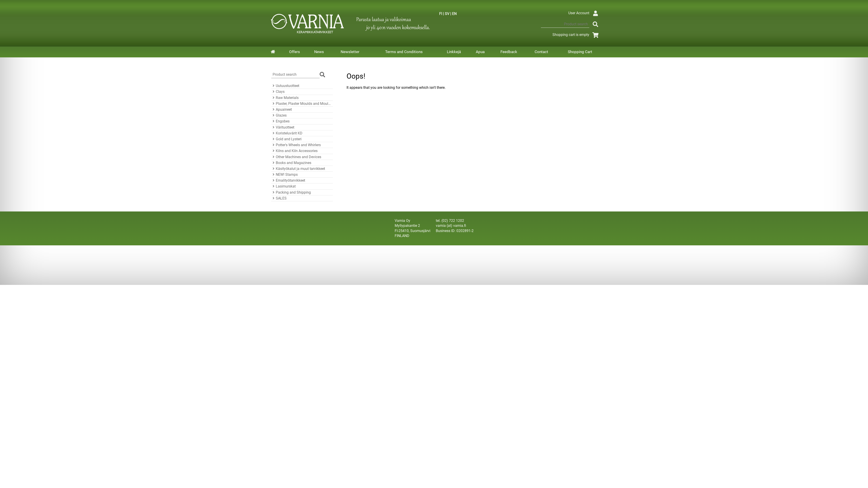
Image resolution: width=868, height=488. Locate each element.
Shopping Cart (580, 51)
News (319, 51)
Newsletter (350, 51)
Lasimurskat (286, 186)
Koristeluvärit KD (289, 133)
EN (454, 14)
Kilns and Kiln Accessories (297, 151)
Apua (480, 51)
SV (447, 14)
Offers (294, 51)
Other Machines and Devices (298, 157)
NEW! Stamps (287, 174)
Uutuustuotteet (287, 86)
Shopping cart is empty (570, 35)
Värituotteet (285, 127)
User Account (578, 13)
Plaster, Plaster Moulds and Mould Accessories (304, 103)
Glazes (281, 115)
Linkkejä (454, 51)
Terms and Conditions (404, 51)
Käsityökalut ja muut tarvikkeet (300, 169)
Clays (280, 91)
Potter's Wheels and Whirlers (298, 145)
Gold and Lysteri (289, 139)
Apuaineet (284, 109)
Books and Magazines (293, 163)
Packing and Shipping (293, 192)
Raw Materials (287, 98)
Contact (541, 51)
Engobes (283, 121)
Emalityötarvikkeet (290, 180)
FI (440, 14)
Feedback (508, 51)
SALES (281, 198)
